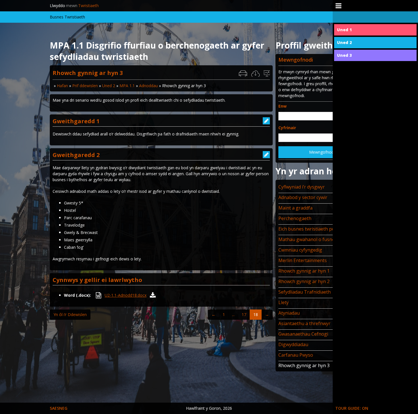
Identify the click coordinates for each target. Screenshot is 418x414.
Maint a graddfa (295, 208)
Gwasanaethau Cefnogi (303, 334)
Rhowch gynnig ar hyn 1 (304, 271)
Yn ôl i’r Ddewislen (70, 314)
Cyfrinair (287, 127)
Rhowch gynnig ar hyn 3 (304, 365)
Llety (283, 302)
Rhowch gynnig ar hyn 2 (304, 281)
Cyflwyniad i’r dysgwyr (301, 187)
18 (255, 314)
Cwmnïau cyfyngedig (300, 250)
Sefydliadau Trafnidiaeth (304, 292)
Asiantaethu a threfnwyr (304, 323)
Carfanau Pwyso (295, 355)
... (233, 314)
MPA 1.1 (127, 85)
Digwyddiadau (293, 344)
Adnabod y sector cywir (302, 197)
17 (244, 314)
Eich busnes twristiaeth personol (313, 229)
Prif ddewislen (85, 85)
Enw (282, 106)
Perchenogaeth (294, 218)
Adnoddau (148, 85)
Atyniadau (289, 313)
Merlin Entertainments (302, 260)
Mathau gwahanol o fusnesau (310, 239)
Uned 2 (108, 85)
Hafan (62, 85)
